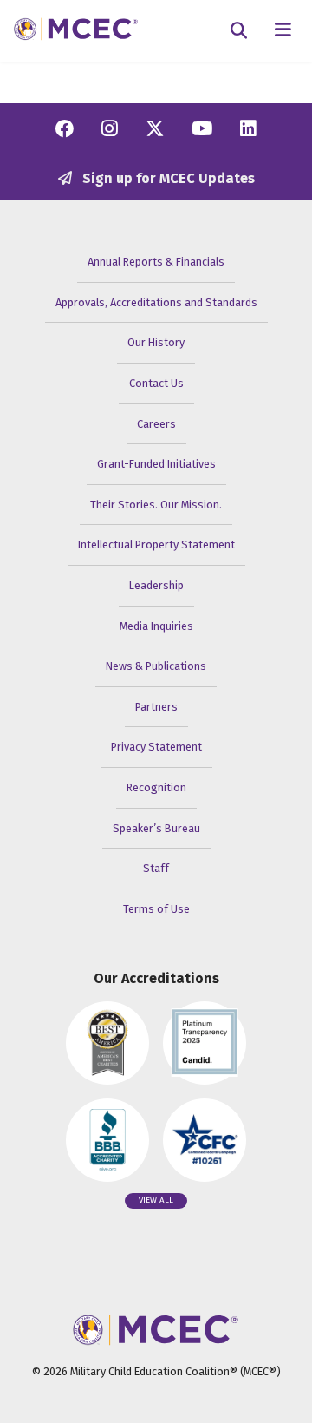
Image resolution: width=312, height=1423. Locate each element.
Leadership (156, 585)
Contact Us (156, 383)
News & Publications (156, 665)
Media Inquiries (156, 626)
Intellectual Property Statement (156, 544)
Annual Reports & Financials (156, 261)
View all (156, 1200)
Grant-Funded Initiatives (156, 463)
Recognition (156, 787)
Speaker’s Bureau (156, 828)
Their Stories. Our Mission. (156, 504)
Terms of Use (156, 908)
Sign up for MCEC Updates (167, 178)
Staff (156, 868)
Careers (156, 423)
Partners (156, 706)
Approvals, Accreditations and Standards (156, 302)
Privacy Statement (156, 746)
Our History (156, 342)
